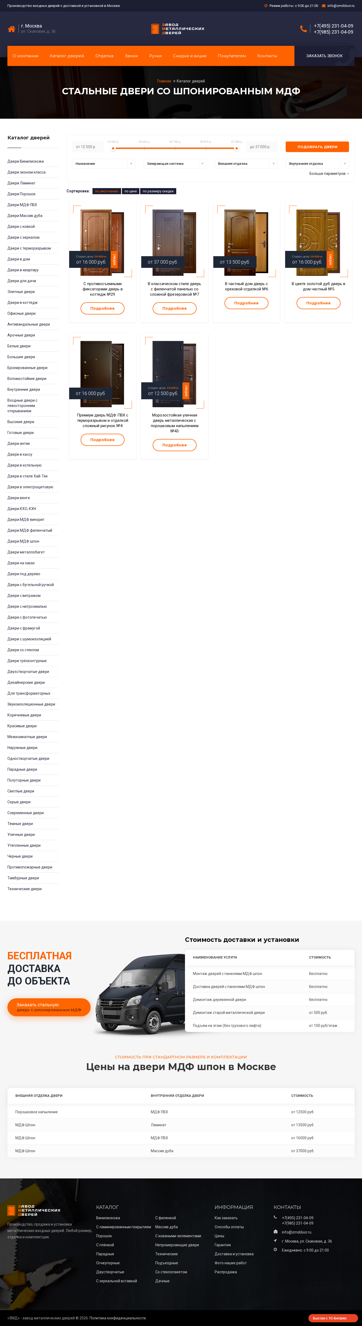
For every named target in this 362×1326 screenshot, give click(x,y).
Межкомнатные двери (27, 737)
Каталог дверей (67, 55)
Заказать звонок (324, 56)
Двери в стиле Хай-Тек (27, 476)
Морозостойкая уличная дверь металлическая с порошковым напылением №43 (174, 423)
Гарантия (223, 1245)
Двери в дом (18, 259)
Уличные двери (21, 834)
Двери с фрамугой (23, 628)
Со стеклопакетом (171, 1272)
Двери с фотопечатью (27, 617)
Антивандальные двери (28, 324)
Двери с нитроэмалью (27, 606)
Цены (219, 1236)
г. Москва (31, 26)
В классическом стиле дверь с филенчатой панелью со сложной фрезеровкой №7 (174, 289)
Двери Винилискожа (25, 161)
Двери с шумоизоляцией (29, 639)
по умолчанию (106, 191)
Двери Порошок (21, 194)
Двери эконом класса (26, 172)
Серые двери (18, 802)
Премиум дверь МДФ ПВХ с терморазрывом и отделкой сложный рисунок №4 (102, 420)
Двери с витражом (24, 595)
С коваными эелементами (178, 1236)
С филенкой (165, 1218)
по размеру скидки (158, 191)
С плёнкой (105, 1245)
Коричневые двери (24, 715)
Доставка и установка (234, 1254)
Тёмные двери (20, 824)
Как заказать (226, 1218)
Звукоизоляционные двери (31, 704)
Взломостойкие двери (26, 378)
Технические (166, 1254)
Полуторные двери (24, 780)
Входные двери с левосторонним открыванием (22, 405)
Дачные (162, 1281)
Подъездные (166, 1263)
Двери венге (18, 498)
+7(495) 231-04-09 (333, 26)
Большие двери (21, 357)
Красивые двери (22, 726)
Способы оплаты (229, 1227)
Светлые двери (20, 791)
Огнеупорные (108, 1263)
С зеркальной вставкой (116, 1281)
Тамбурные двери (23, 878)
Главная (164, 81)
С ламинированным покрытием (123, 1227)
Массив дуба (166, 1227)
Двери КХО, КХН (21, 509)
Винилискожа (108, 1218)
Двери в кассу (19, 454)
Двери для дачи (21, 281)
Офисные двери (21, 313)
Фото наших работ (231, 1263)
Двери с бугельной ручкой (30, 585)
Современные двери (25, 813)
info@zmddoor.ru (341, 6)
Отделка (104, 55)
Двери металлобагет (26, 552)
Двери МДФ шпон (23, 541)
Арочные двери (21, 335)
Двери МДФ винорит (26, 519)
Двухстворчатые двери (28, 671)
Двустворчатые (110, 1272)
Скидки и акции (189, 55)
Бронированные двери (27, 368)
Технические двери (24, 889)
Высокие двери (20, 422)
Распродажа (226, 1272)
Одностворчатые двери (28, 758)
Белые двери (18, 346)
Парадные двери (22, 769)
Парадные (105, 1254)
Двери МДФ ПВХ (22, 205)
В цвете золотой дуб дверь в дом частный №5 (318, 286)
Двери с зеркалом (23, 237)
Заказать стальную (49, 1007)
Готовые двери (20, 433)
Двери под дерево (23, 574)
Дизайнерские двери (26, 682)
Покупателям (232, 55)
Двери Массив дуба (24, 216)
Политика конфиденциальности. (118, 1318)
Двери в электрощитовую (30, 487)
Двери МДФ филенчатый (29, 530)
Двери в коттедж (22, 302)
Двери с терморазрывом (29, 248)
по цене (131, 191)
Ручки (155, 55)
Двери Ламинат (21, 183)
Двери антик (18, 443)
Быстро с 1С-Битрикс (330, 1318)
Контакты (267, 55)
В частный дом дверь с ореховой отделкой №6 (246, 286)
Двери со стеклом (23, 650)
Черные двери (20, 856)
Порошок (104, 1236)
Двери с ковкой (21, 226)
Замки (131, 55)
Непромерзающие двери (177, 1245)
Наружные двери (22, 748)
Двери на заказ (21, 563)
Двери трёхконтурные (27, 661)
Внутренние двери (23, 389)
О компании (25, 55)
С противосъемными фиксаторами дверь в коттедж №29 (103, 289)
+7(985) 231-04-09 (333, 32)
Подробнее (102, 308)
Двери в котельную (24, 465)
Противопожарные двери (29, 867)
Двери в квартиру (23, 270)
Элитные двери (21, 292)
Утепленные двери (24, 845)
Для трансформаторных (28, 693)
